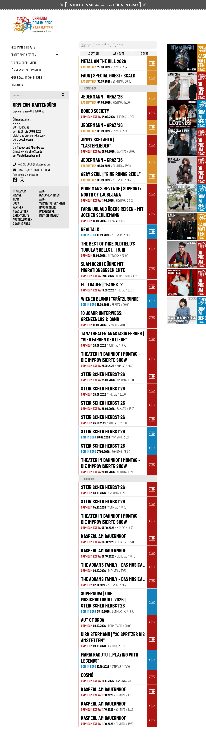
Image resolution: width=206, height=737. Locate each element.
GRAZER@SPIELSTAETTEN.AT (34, 170)
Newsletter (20, 211)
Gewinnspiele (21, 223)
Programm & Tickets (23, 47)
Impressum (19, 191)
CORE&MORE (17, 85)
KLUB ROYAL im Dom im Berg (26, 77)
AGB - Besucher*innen (49, 193)
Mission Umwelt (49, 215)
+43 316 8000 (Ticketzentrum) (34, 164)
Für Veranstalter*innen (26, 70)
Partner (18, 207)
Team (16, 199)
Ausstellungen (22, 219)
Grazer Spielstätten (23, 55)
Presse (17, 195)
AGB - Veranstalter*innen (52, 201)
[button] (93, 53)
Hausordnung (47, 207)
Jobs (16, 203)
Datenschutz (21, 215)
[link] (113, 63)
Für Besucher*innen (23, 63)
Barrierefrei (47, 211)
